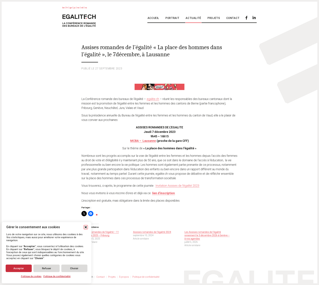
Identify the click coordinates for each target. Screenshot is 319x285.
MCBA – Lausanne (143, 140)
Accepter (18, 268)
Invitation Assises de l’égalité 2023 (177, 185)
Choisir (74, 268)
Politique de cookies (31, 276)
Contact (233, 18)
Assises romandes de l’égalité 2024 (152, 232)
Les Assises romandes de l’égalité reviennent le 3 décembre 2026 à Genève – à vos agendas (207, 235)
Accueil (153, 18)
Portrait (172, 18)
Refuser (46, 268)
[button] (85, 227)
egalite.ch (153, 99)
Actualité (193, 18)
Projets (214, 18)
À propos (124, 277)
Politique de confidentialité (56, 276)
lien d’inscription (163, 193)
